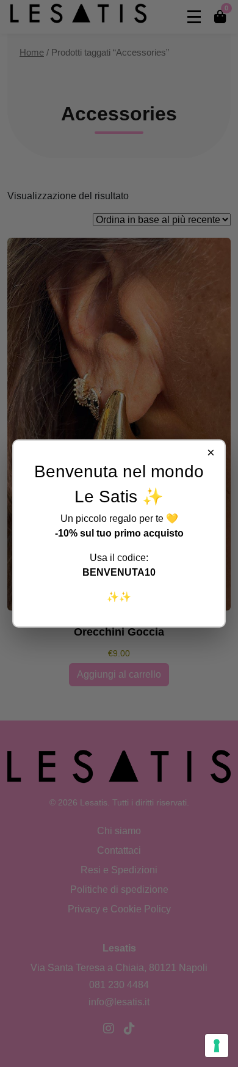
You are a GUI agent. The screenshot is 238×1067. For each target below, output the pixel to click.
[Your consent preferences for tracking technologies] (216, 1045)
